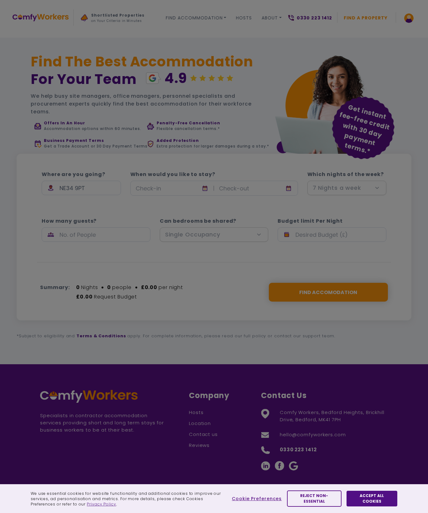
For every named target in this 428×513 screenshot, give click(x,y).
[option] (112, 20)
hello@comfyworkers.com (313, 434)
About (270, 18)
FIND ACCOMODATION (328, 292)
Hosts (244, 18)
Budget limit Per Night (310, 221)
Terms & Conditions (101, 336)
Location (200, 423)
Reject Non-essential (314, 498)
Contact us (203, 434)
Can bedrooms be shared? (198, 221)
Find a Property (366, 18)
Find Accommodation (194, 18)
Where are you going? (73, 174)
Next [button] (87, 32)
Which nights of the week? (345, 174)
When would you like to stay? (172, 174)
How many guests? (69, 221)
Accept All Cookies (372, 498)
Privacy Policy (101, 504)
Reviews (199, 445)
